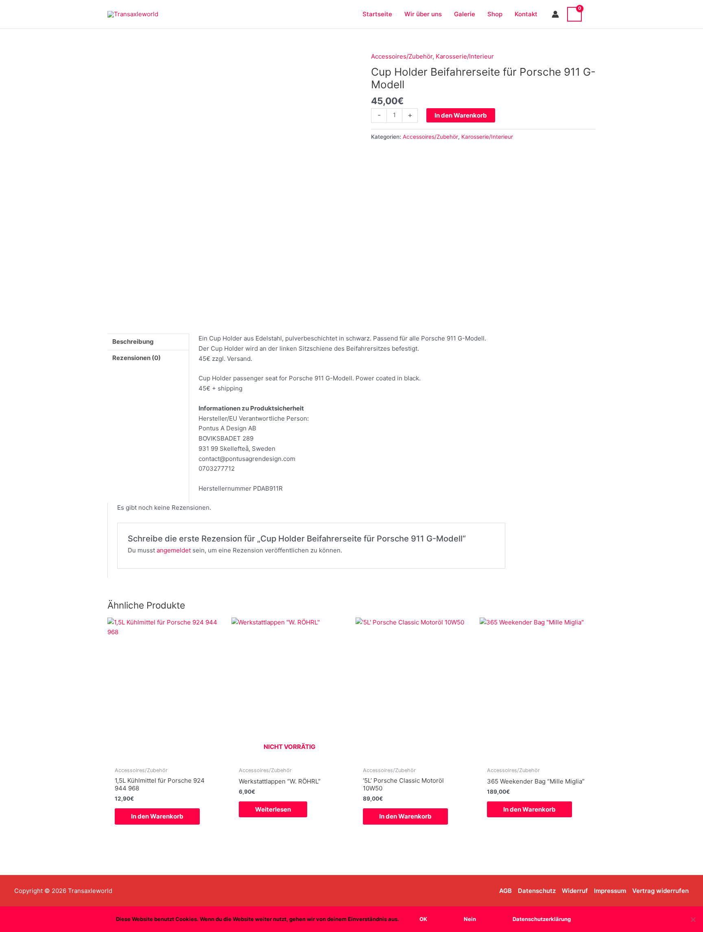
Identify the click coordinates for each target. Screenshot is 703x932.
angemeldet (174, 550)
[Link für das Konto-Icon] (555, 14)
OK (423, 919)
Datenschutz (537, 891)
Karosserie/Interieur (465, 56)
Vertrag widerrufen (660, 891)
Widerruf (575, 891)
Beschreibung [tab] (133, 341)
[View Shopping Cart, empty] (574, 14)
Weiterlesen (273, 809)
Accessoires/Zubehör (401, 56)
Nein (470, 919)
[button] (593, 14)
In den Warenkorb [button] (157, 816)
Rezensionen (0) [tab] (136, 358)
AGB (505, 891)
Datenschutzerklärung (542, 919)
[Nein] (693, 919)
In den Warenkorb (460, 115)
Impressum (610, 891)
